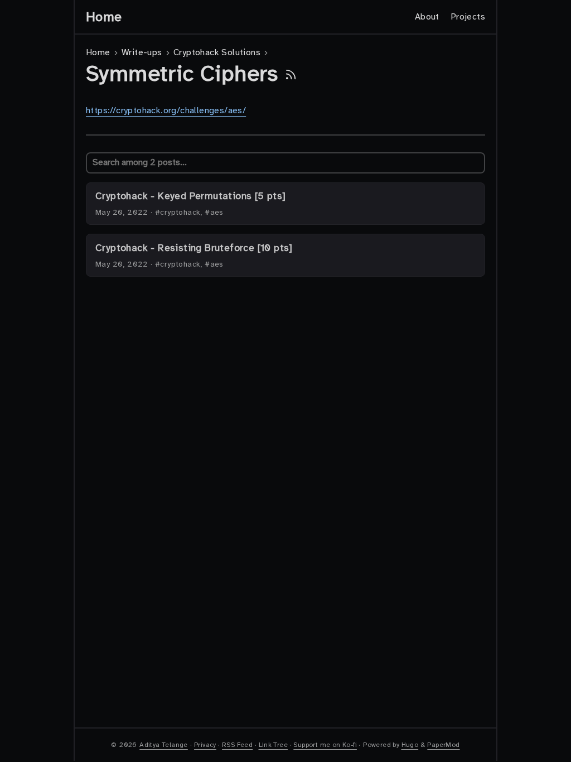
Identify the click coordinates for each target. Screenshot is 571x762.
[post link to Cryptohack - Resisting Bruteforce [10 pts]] (285, 255)
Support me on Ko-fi (325, 745)
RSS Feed (237, 745)
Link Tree (273, 745)
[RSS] (290, 74)
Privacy (205, 745)
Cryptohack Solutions (216, 52)
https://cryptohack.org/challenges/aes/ (166, 110)
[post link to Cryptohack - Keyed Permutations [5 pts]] (285, 204)
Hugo (410, 745)
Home (104, 16)
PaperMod (443, 745)
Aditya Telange (163, 745)
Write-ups (142, 52)
